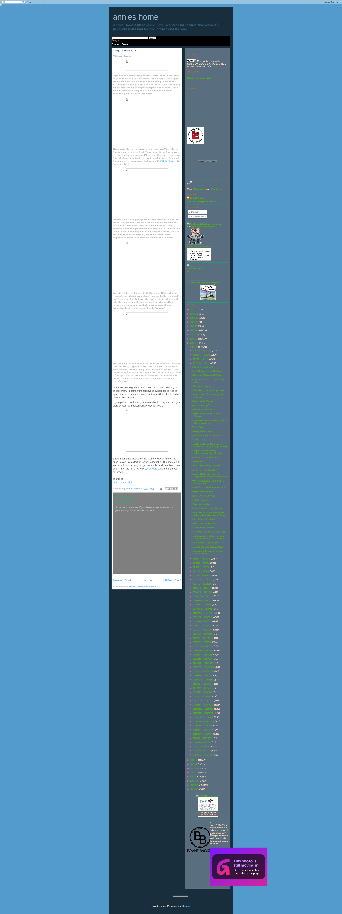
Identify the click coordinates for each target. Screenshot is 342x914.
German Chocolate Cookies (208, 531)
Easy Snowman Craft (204, 495)
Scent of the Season (204, 469)
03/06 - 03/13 (203, 717)
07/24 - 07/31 (203, 634)
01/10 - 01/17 (202, 750)
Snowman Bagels (202, 386)
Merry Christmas (202, 431)
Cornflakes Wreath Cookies (208, 487)
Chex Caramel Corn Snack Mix (208, 380)
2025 (194, 309)
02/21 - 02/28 (203, 725)
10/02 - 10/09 (203, 592)
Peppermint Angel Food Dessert (206, 414)
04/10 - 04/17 (202, 696)
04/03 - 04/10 (203, 700)
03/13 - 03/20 (203, 713)
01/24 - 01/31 (202, 742)
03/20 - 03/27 (203, 709)
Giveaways (199, 189)
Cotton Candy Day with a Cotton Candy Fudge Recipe (210, 445)
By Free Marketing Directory (203, 282)
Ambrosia (197, 461)
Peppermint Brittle (202, 491)
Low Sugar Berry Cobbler (207, 371)
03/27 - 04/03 (203, 704)
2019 (194, 334)
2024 (194, 313)
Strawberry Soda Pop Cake (208, 390)
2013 (194, 768)
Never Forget (199, 439)
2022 (194, 322)
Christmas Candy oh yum (207, 508)
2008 (194, 789)
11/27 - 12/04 (202, 558)
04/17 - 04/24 (203, 692)
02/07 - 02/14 (203, 734)
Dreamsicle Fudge (202, 401)
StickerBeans (168, 161)
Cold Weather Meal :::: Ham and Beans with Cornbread (208, 537)
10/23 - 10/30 (203, 579)
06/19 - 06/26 (203, 654)
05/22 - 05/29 (203, 671)
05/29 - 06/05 (204, 667)
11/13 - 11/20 (201, 567)
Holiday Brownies (202, 409)
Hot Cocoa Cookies (204, 523)
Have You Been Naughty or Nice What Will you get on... (209, 513)
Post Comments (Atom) (143, 586)
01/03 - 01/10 (203, 754)
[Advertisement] (207, 107)
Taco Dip (197, 427)
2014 (194, 764)
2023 (194, 318)
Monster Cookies (202, 366)
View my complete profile (201, 201)
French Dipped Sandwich (206, 435)
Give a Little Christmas (205, 457)
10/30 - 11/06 (202, 575)
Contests (216, 189)
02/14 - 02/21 (202, 729)
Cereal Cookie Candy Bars (208, 546)
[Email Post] (161, 488)
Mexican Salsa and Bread (207, 375)
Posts (194, 211)
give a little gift (201, 405)
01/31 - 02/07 (203, 738)
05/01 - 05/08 (203, 684)
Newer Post (122, 580)
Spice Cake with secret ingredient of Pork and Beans (210, 475)
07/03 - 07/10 (203, 646)
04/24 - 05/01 (203, 688)
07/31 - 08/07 (203, 629)
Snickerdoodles (201, 504)
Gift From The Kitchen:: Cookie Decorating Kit (210, 421)
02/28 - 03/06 (204, 721)
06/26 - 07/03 (203, 650)
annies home (135, 16)
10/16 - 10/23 (202, 583)
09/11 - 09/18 (202, 604)
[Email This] (166, 488)
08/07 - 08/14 (203, 625)
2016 (194, 347)
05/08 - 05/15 (203, 679)
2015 (194, 760)
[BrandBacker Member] (200, 852)
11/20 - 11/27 (201, 563)
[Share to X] (171, 488)
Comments (197, 216)
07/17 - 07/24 (202, 638)
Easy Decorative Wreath (206, 465)
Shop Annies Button (199, 246)
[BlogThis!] (169, 488)
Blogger (186, 906)
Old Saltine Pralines (203, 519)
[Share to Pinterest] (176, 488)
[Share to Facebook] (174, 488)
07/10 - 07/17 (202, 642)
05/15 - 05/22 (203, 675)
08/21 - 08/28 (203, 617)
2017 (194, 343)
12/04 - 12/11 (201, 363)
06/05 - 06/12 (203, 663)
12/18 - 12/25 (202, 354)
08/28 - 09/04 (203, 613)
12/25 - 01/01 (202, 350)
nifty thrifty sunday (122, 482)
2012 (194, 772)
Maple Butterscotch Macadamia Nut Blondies (208, 451)
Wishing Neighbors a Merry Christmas (208, 482)
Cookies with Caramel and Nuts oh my (207, 552)
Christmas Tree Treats (205, 542)
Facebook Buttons (203, 226)
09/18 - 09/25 (203, 600)
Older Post (172, 580)
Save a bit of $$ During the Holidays (208, 395)
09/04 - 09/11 (203, 609)
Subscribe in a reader (199, 77)
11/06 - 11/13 (201, 571)
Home (147, 580)
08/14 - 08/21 (202, 621)
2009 (194, 785)
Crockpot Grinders (203, 527)
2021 (194, 326)
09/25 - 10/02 (203, 596)
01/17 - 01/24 (202, 746)
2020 (194, 330)
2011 (193, 776)
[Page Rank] (191, 61)
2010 (194, 780)
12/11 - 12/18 (201, 359)
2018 (194, 338)
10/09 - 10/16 (202, 588)
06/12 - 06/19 (203, 659)
